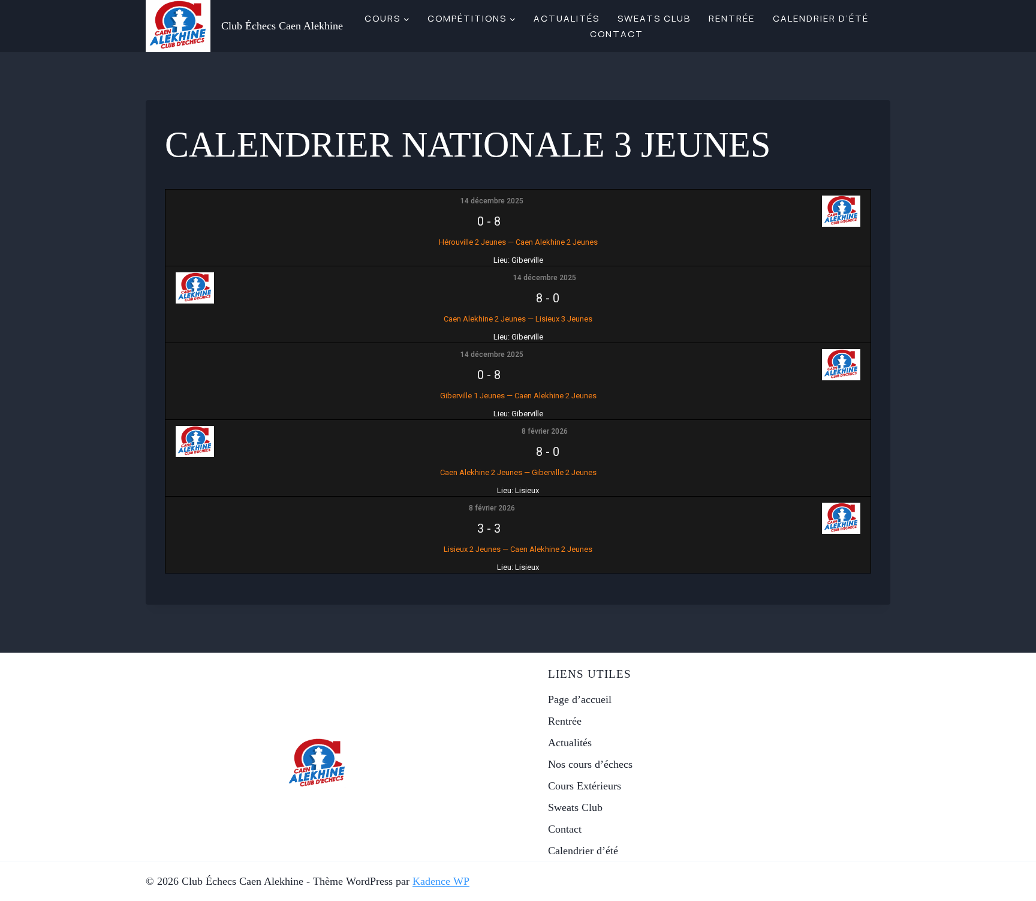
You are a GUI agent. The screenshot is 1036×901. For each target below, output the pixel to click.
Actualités (567, 18)
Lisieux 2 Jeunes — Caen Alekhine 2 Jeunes (518, 549)
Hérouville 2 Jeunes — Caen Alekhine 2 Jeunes (518, 242)
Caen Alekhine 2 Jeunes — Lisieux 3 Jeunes (518, 318)
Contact (616, 34)
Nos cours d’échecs (590, 764)
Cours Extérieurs (584, 786)
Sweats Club (654, 18)
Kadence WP (440, 881)
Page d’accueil (580, 699)
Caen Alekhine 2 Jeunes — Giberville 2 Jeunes (518, 472)
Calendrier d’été (821, 18)
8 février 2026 (545, 431)
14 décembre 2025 (491, 201)
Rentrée (732, 18)
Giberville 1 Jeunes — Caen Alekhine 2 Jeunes (518, 395)
